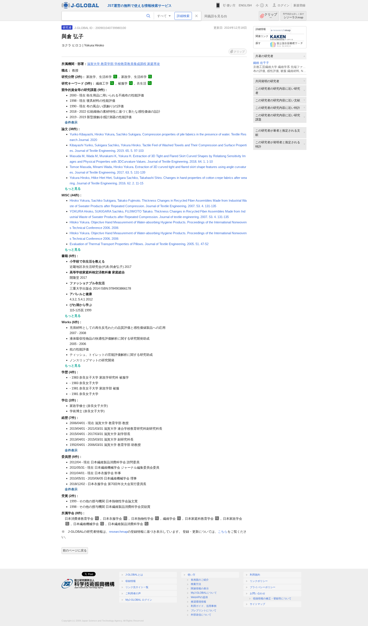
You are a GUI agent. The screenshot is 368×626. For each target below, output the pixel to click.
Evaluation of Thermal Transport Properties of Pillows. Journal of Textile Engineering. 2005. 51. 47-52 (139, 244)
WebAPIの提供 (199, 597)
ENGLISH (245, 5)
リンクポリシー (259, 581)
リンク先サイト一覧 (136, 587)
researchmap (118, 531)
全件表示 (71, 122)
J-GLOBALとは (134, 574)
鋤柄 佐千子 (261, 63)
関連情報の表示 (200, 588)
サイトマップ (257, 604)
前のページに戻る (75, 550)
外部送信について (201, 614)
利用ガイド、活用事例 (203, 605)
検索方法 (196, 584)
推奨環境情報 (198, 601)
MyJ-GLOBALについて (204, 592)
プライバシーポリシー (262, 587)
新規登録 (299, 5)
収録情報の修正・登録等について (272, 598)
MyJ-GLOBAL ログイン (138, 599)
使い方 (231, 5)
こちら (222, 531)
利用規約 (255, 574)
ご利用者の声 (133, 593)
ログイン (283, 5)
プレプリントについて (203, 610)
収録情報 (130, 581)
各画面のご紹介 (200, 579)
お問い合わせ (257, 593)
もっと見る (73, 188)
